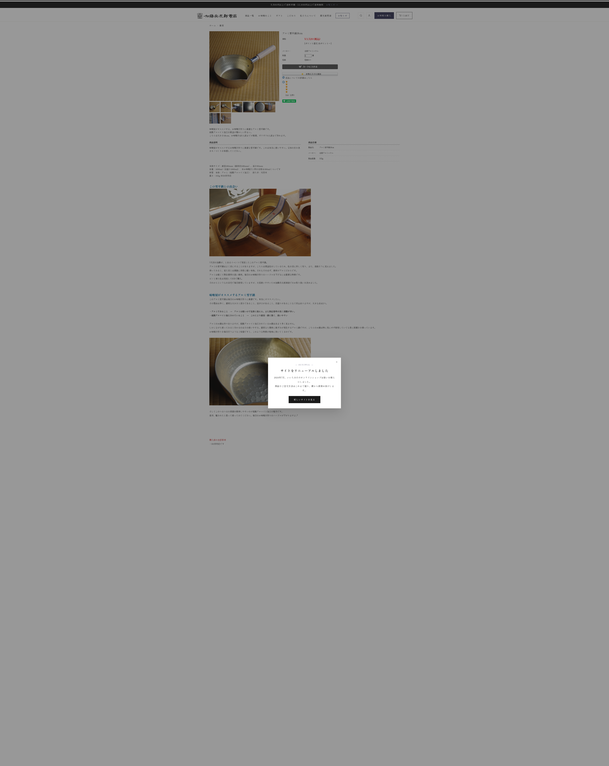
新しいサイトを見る (304, 399)
